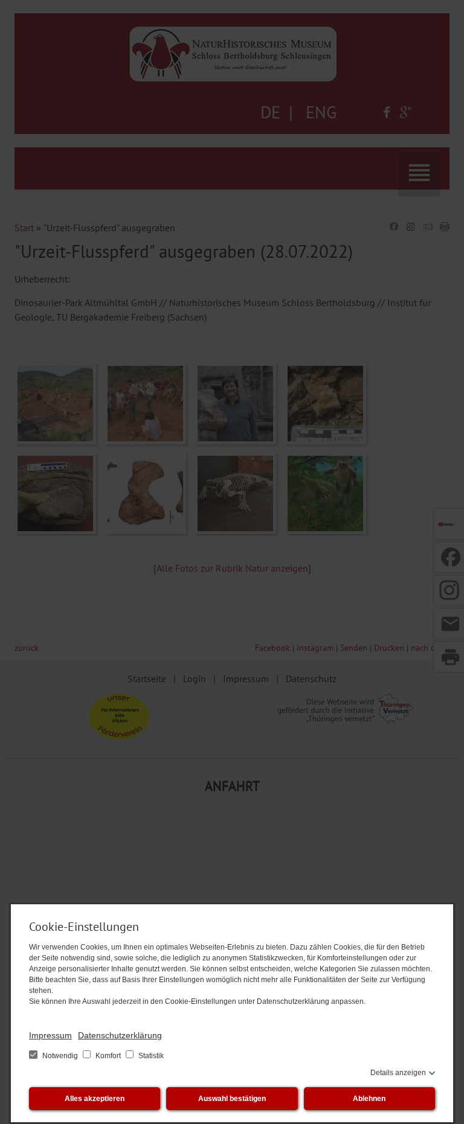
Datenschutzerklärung (120, 1035)
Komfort (108, 1056)
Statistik (150, 1056)
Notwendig (60, 1056)
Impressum (50, 1035)
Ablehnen (369, 1098)
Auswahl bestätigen (232, 1098)
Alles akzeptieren (94, 1098)
